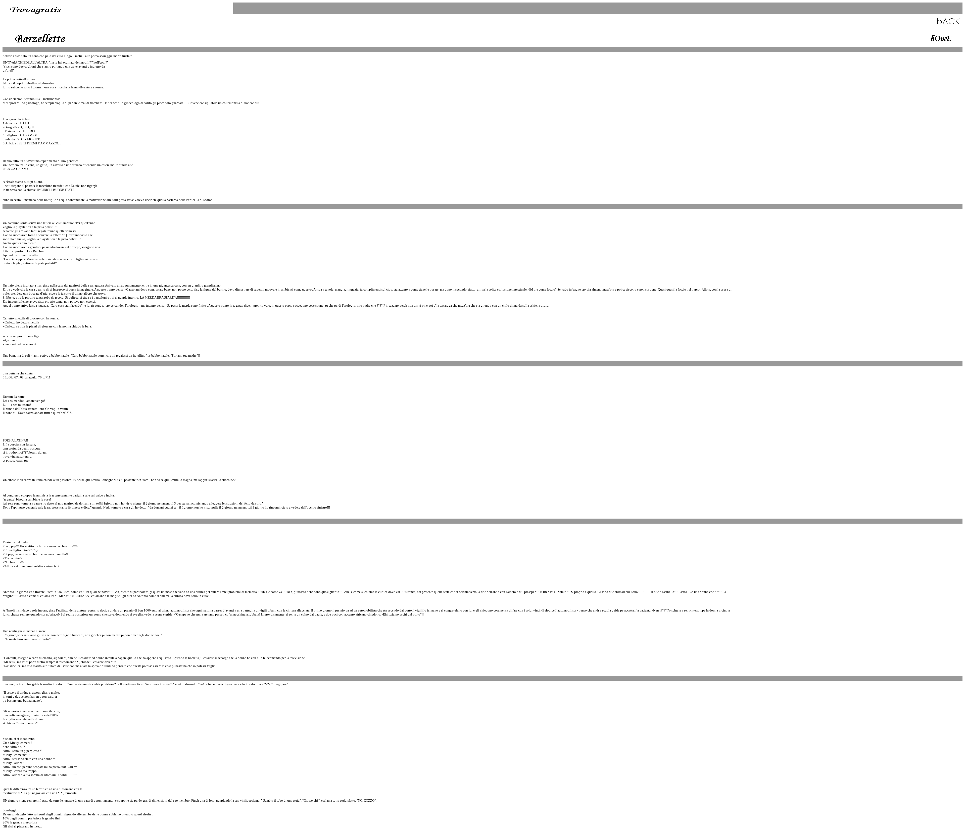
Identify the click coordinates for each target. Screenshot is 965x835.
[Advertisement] (484, 36)
